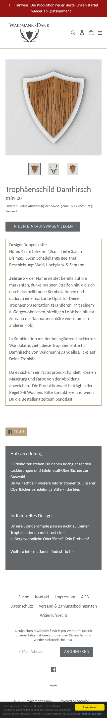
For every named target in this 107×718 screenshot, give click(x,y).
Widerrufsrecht (53, 615)
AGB (85, 597)
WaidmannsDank (40, 701)
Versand (11, 211)
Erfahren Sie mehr (91, 714)
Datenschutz (21, 606)
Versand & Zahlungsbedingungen (68, 606)
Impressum (65, 597)
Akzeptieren (90, 707)
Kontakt (42, 597)
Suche (23, 597)
